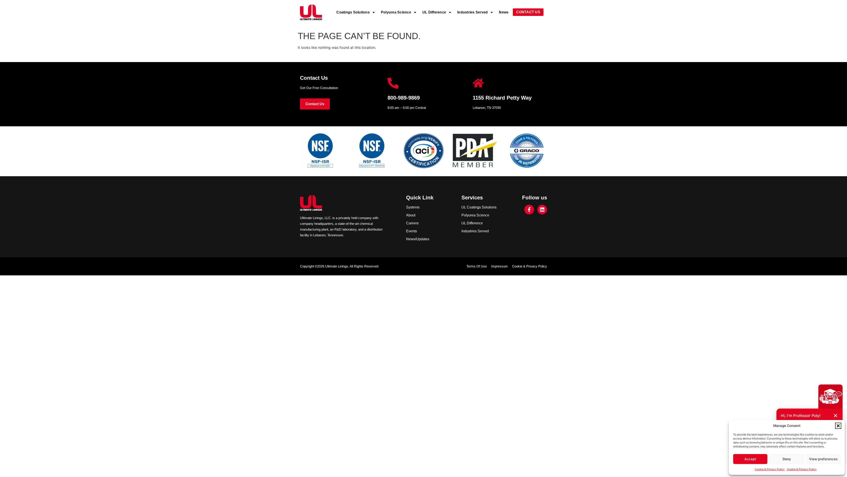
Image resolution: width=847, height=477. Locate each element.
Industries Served (472, 12)
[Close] (835, 415)
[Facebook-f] (529, 209)
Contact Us (528, 12)
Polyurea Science (396, 12)
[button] (838, 426)
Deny (787, 459)
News (503, 12)
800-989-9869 (404, 98)
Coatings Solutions (353, 12)
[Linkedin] (542, 209)
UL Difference (434, 12)
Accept (750, 459)
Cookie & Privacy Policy (770, 469)
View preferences (823, 459)
